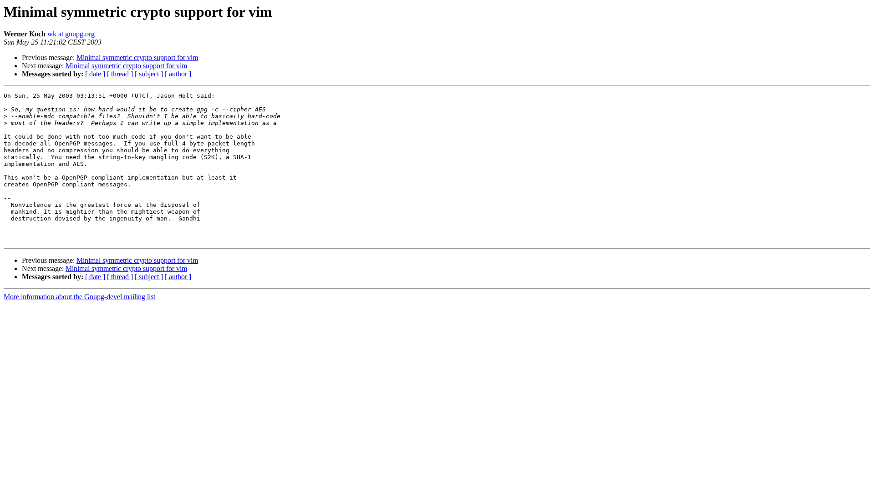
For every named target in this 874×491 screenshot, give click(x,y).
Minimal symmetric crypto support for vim (137, 57)
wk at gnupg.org (71, 34)
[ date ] (95, 74)
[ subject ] (149, 74)
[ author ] (178, 74)
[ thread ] (120, 74)
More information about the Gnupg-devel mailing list (79, 297)
